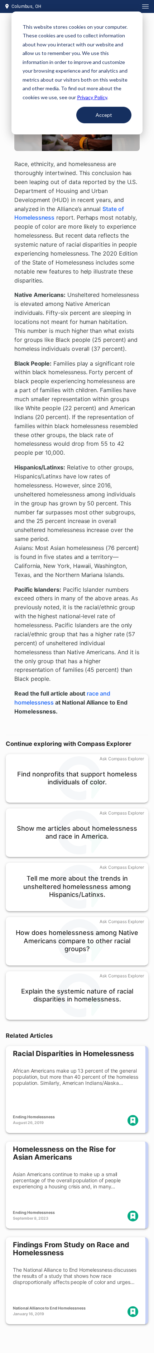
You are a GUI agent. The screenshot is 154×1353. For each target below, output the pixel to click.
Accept (104, 115)
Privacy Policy (92, 97)
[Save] (132, 1120)
